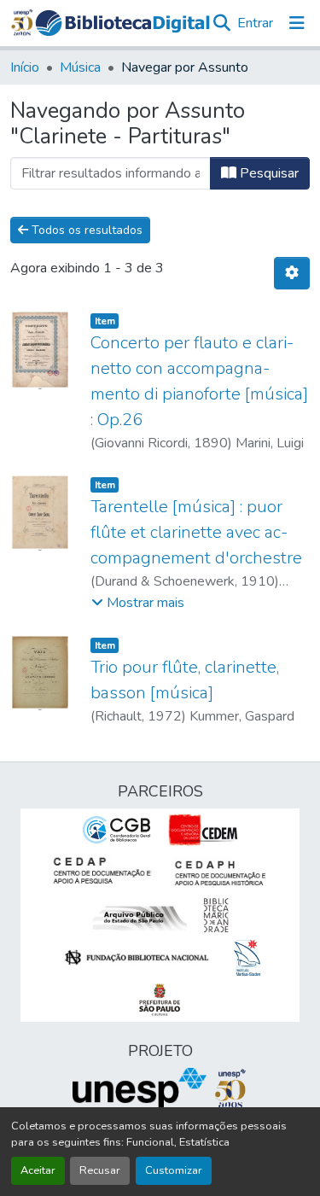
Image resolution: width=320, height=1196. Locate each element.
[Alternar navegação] (297, 23)
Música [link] (80, 67)
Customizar (173, 1170)
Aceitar (37, 1170)
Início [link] (24, 67)
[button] (122, 23)
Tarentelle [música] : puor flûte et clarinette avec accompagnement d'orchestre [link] (196, 532)
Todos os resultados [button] (85, 230)
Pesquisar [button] (267, 173)
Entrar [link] (255, 23)
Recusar (99, 1170)
